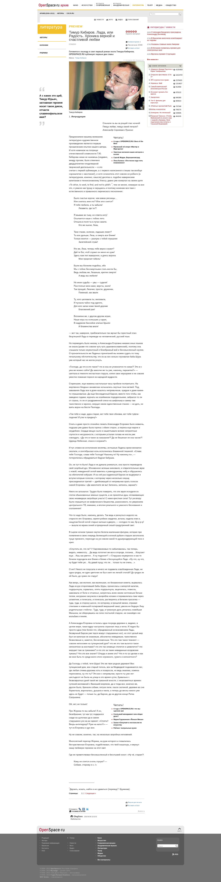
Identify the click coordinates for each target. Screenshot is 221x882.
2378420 (179, 80)
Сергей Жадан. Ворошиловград (127, 157)
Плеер (72, 838)
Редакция (45, 838)
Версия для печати (135, 802)
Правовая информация (50, 843)
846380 (178, 97)
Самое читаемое (159, 66)
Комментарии (79, 811)
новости (100, 19)
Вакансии (45, 845)
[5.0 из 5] (127, 32)
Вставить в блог (134, 48)
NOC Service (44, 877)
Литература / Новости (162, 27)
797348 (178, 106)
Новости (73, 843)
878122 (178, 92)
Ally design (54, 870)
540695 (178, 113)
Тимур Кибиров (80, 58)
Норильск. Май (156, 83)
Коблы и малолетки (158, 109)
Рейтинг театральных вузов (125, 728)
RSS (43, 851)
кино (75, 5)
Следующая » (90, 793)
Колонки (44, 45)
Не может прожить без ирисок (159, 93)
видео (120, 19)
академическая (121, 5)
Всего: (141, 811)
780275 (178, 109)
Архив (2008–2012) (47, 13)
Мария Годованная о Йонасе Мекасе (128, 719)
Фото (71, 845)
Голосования (74, 851)
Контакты (45, 848)
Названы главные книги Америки (165, 44)
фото (111, 19)
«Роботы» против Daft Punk (161, 106)
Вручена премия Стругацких (163, 54)
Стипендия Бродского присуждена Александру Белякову (164, 33)
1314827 (179, 83)
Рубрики (44, 53)
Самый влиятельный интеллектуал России (159, 87)
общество (171, 5)
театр (150, 5)
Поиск (160, 840)
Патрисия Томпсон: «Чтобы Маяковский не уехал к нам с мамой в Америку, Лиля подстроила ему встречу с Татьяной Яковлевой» (161, 120)
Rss (176, 854)
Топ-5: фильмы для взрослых (158, 101)
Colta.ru (70, 13)
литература (138, 5)
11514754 (179, 75)
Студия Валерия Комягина (60, 875)
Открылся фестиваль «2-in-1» (161, 76)
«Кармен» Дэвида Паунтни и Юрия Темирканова (161, 70)
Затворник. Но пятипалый (160, 113)
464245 (178, 116)
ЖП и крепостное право (160, 80)
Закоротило (155, 97)
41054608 (179, 69)
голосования (133, 19)
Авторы (60, 13)
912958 (178, 87)
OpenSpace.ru (56, 868)
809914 (178, 101)
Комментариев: (133, 42)
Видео (72, 848)
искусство (87, 5)
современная (103, 5)
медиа (159, 5)
